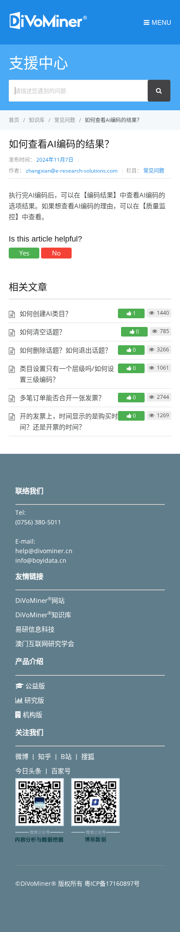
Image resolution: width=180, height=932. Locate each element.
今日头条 (28, 770)
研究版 (33, 700)
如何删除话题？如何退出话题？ (65, 350)
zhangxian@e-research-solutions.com (72, 170)
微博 (21, 756)
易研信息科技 (35, 629)
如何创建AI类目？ (46, 313)
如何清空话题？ (43, 331)
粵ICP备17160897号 (112, 883)
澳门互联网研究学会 (44, 643)
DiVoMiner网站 (40, 600)
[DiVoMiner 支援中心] (48, 28)
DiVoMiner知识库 (43, 614)
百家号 (61, 770)
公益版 (34, 685)
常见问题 (153, 170)
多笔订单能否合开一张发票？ (62, 397)
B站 (66, 756)
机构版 (31, 714)
